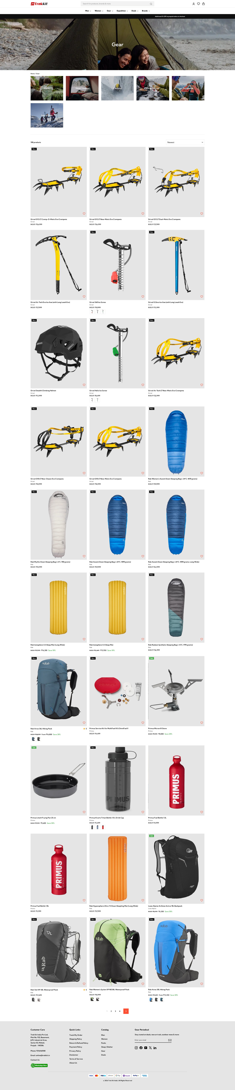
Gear (109, 11)
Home (33, 74)
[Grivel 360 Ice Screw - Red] (92, 312)
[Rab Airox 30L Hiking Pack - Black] (156, 999)
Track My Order (75, 1035)
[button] (84, 728)
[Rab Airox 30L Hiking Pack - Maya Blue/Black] (151, 999)
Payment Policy (75, 1047)
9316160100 (40, 1051)
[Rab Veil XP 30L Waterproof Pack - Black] (33, 999)
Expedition (121, 11)
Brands (145, 11)
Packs (103, 1043)
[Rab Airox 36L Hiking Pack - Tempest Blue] (33, 739)
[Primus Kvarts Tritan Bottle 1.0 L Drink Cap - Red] (103, 827)
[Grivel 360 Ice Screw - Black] (97, 312)
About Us (73, 1063)
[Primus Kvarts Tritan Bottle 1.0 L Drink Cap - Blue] (97, 827)
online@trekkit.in (43, 1055)
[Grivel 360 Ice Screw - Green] (103, 312)
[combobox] (117, 3)
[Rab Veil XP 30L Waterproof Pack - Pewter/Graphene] (38, 999)
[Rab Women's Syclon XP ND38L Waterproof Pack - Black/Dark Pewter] (97, 999)
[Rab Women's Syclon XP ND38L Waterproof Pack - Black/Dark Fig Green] (92, 999)
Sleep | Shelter (107, 1047)
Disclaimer (73, 1055)
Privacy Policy (75, 1051)
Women (98, 11)
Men (87, 11)
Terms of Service (76, 1059)
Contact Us (35, 1060)
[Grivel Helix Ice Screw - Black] (92, 400)
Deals (134, 11)
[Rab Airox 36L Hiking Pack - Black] (38, 739)
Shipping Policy (75, 1039)
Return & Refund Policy (78, 1043)
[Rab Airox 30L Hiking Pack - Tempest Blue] (161, 999)
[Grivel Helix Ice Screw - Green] (97, 400)
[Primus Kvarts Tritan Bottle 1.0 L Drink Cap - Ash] (92, 827)
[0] (198, 3)
